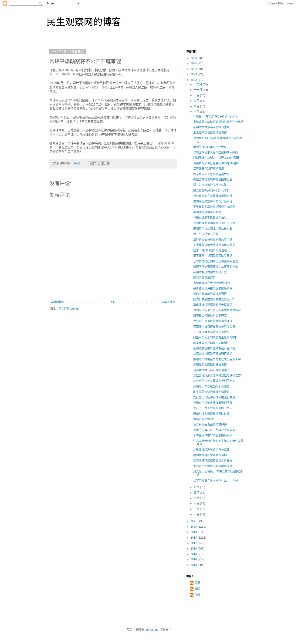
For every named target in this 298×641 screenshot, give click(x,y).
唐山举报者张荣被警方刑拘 (210, 455)
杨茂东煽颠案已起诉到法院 (210, 217)
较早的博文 (168, 302)
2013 (194, 565)
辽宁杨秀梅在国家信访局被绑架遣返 (215, 261)
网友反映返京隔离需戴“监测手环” (213, 299)
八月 (197, 106)
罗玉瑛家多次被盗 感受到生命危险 (214, 207)
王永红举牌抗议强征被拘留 (210, 132)
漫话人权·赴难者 (203, 419)
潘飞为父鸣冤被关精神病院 (210, 185)
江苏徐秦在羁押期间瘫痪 (208, 168)
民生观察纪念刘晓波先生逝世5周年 (215, 337)
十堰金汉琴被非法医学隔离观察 (212, 435)
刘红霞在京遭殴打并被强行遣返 (212, 353)
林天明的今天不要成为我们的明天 (214, 381)
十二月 (198, 84)
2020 (194, 526)
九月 (197, 100)
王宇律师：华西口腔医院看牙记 (212, 255)
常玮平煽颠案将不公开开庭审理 (212, 201)
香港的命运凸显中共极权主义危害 (214, 430)
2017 (194, 543)
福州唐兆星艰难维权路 (207, 212)
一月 (197, 514)
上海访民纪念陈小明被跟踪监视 (212, 466)
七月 (197, 111)
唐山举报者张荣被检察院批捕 (211, 413)
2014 (194, 559)
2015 (194, 554)
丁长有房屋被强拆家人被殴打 (211, 332)
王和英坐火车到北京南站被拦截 (212, 228)
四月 (197, 498)
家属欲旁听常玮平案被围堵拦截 (212, 179)
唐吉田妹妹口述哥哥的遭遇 (210, 250)
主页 (113, 302)
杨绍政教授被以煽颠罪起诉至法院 (214, 348)
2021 (194, 521)
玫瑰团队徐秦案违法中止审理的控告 (215, 266)
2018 (194, 537)
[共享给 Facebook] (103, 163)
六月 (197, 487)
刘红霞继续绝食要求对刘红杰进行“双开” (218, 375)
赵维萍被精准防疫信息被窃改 (211, 450)
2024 (194, 69)
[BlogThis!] (94, 163)
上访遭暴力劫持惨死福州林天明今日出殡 (218, 122)
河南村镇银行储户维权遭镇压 (211, 370)
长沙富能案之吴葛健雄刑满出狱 (212, 196)
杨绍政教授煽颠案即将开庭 (210, 272)
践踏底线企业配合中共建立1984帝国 (216, 157)
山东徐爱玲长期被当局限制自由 (212, 343)
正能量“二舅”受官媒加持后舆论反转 (215, 116)
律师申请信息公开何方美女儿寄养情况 (217, 310)
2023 (194, 74)
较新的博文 (57, 302)
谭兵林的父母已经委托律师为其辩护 (215, 163)
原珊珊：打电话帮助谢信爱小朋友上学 (217, 359)
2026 (194, 58)
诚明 (197, 588)
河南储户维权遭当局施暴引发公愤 (214, 326)
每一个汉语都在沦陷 (205, 234)
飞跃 (197, 595)
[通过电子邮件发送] (90, 163)
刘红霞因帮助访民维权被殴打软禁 (214, 397)
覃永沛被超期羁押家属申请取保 (212, 305)
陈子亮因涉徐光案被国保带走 (211, 392)
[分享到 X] (99, 163)
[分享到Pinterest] (108, 163)
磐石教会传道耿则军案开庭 (210, 315)
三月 (197, 503)
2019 (194, 532)
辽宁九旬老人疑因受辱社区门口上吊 (215, 480)
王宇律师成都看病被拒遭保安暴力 (214, 245)
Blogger (154, 629)
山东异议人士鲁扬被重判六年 (211, 174)
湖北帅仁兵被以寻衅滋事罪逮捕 (212, 321)
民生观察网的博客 (84, 22)
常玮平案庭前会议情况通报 (210, 294)
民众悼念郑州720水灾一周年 (211, 190)
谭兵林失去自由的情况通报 (210, 424)
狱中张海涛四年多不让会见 (210, 147)
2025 (194, 63)
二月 (197, 509)
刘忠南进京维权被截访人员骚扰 (212, 460)
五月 (197, 492)
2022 (194, 79)
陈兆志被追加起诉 (204, 277)
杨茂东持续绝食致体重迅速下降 (212, 403)
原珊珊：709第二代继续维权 (211, 386)
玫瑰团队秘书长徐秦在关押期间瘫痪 (215, 152)
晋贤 (197, 582)
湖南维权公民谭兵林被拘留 (210, 364)
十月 (197, 95)
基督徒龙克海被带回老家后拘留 (212, 288)
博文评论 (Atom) (68, 308)
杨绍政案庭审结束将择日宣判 (211, 127)
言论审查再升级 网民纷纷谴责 (211, 283)
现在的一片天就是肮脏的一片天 (212, 408)
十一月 (198, 89)
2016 (194, 548)
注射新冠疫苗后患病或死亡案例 (212, 239)
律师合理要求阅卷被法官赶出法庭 (214, 223)
